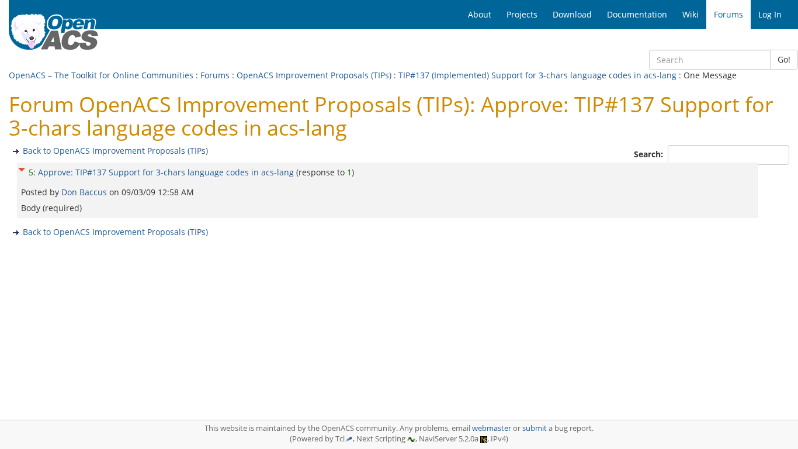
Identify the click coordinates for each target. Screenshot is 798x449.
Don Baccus (85, 192)
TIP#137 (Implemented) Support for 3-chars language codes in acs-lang (537, 75)
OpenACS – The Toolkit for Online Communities (101, 75)
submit (534, 428)
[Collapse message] (21, 168)
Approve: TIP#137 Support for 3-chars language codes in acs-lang (166, 172)
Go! (784, 59)
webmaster (491, 428)
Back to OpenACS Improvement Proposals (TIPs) (115, 150)
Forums (215, 75)
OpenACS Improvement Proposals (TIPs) (314, 75)
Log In (770, 14)
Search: (649, 154)
